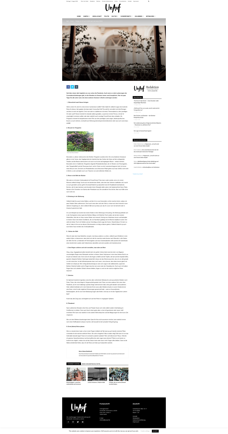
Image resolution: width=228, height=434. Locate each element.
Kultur (114, 16)
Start (67, 21)
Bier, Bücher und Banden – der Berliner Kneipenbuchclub (144, 116)
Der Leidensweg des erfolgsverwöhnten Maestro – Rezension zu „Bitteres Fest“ (147, 124)
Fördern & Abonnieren (107, 1)
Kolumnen (138, 16)
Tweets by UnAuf (138, 174)
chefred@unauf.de (105, 420)
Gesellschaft (97, 16)
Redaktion (92, 1)
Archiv (116, 1)
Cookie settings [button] (145, 431)
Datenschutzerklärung (139, 420)
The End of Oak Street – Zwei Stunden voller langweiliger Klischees (146, 101)
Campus (85, 16)
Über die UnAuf (84, 1)
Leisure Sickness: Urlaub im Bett (96, 382)
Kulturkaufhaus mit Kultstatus (151, 167)
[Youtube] (160, 1)
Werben (98, 1)
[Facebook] (151, 1)
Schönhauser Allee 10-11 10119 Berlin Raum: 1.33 (140, 410)
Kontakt (130, 1)
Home (79, 16)
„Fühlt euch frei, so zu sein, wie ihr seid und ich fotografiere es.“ (146, 109)
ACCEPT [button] (155, 431)
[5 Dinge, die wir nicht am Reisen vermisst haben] (118, 374)
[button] (148, 1)
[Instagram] (154, 1)
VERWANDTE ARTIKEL (74, 364)
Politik (106, 16)
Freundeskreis (122, 1)
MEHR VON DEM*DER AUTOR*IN (91, 364)
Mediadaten (136, 418)
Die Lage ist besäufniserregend (142, 131)
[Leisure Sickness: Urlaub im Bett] (97, 374)
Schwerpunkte (126, 16)
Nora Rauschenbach (74, 74)
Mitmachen (150, 16)
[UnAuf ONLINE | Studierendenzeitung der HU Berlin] (114, 8)
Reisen (72, 21)
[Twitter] (157, 1)
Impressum (136, 1)
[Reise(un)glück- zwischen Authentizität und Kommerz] (76, 374)
